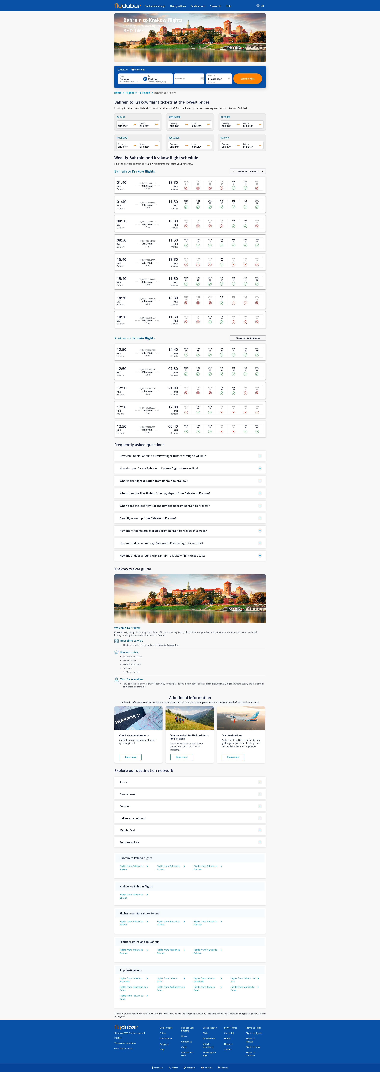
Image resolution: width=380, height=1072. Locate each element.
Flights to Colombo (250, 1054)
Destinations (198, 6)
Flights (130, 92)
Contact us (186, 1041)
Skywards (215, 6)
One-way (140, 69)
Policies (118, 1037)
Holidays (228, 1044)
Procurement (209, 1038)
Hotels (227, 1038)
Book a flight (166, 1027)
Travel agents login (209, 1054)
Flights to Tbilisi (253, 1027)
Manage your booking (187, 1029)
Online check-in (210, 1027)
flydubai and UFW (187, 1054)
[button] (190, 456)
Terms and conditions (125, 1043)
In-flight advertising (208, 1046)
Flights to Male (253, 1047)
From (121, 76)
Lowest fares (230, 1027)
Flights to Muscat (250, 1040)
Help (228, 6)
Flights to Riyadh (254, 1033)
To (149, 76)
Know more (130, 757)
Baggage (164, 1044)
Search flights (248, 78)
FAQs (205, 1033)
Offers (163, 1033)
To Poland (144, 92)
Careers (228, 1049)
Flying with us (178, 6)
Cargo (184, 1047)
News (184, 1036)
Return (124, 69)
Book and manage (155, 6)
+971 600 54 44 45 (123, 1048)
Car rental (229, 1033)
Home (117, 92)
